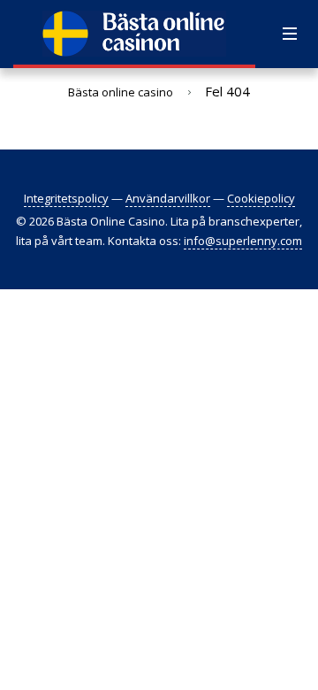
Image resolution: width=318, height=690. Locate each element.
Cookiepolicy (261, 198)
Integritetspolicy (66, 198)
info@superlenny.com (243, 241)
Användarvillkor (167, 198)
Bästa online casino (120, 92)
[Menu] (290, 34)
